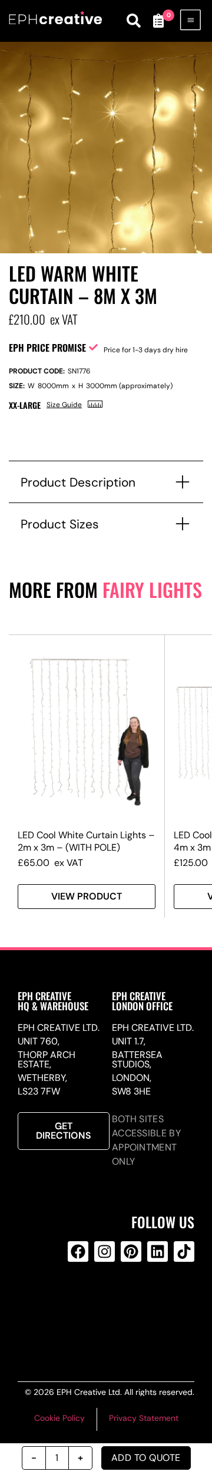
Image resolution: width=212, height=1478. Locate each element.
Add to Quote (146, 1457)
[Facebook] (78, 1251)
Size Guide (64, 404)
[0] (157, 21)
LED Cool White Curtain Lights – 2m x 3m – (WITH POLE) (86, 841)
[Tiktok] (184, 1251)
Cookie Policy (59, 1418)
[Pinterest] (131, 1251)
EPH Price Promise (47, 347)
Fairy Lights (152, 589)
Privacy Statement (143, 1418)
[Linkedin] (157, 1251)
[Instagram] (104, 1251)
